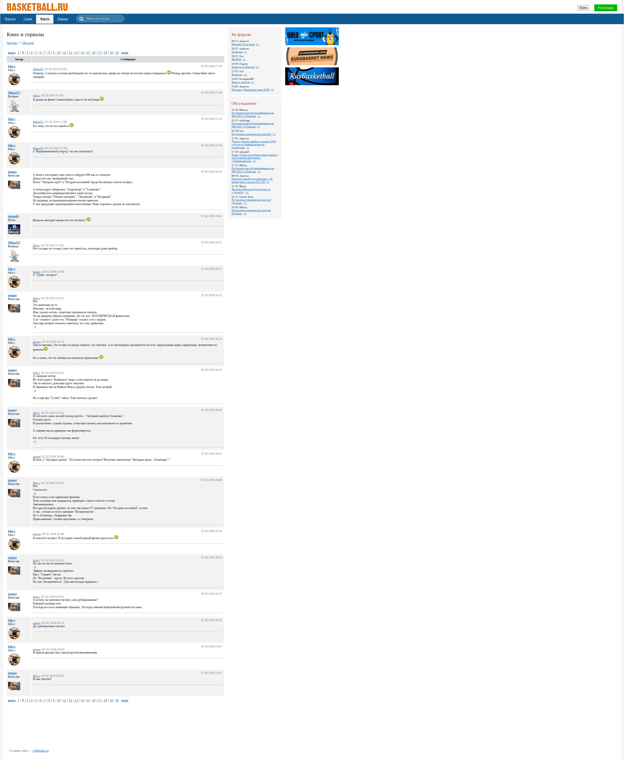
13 (76, 52)
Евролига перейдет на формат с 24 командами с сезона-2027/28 (252, 180)
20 (117, 52)
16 (93, 52)
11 (64, 52)
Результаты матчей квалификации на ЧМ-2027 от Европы (253, 114)
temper (12, 172)
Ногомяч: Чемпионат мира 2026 (251, 89)
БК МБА (236, 59)
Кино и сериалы (241, 82)
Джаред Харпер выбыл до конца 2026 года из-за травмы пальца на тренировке (254, 144)
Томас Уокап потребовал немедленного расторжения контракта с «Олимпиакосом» (255, 157)
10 (58, 52)
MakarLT (14, 92)
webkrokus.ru (41, 750)
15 (88, 52)
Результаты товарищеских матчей (252, 134)
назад (11, 52)
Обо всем (28, 43)
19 (111, 52)
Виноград (237, 74)
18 (105, 52)
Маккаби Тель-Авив (243, 44)
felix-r (11, 66)
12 (70, 52)
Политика (237, 51)
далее (124, 52)
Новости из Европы (243, 66)
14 (82, 52)
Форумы (12, 43)
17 (99, 52)
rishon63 (13, 216)
